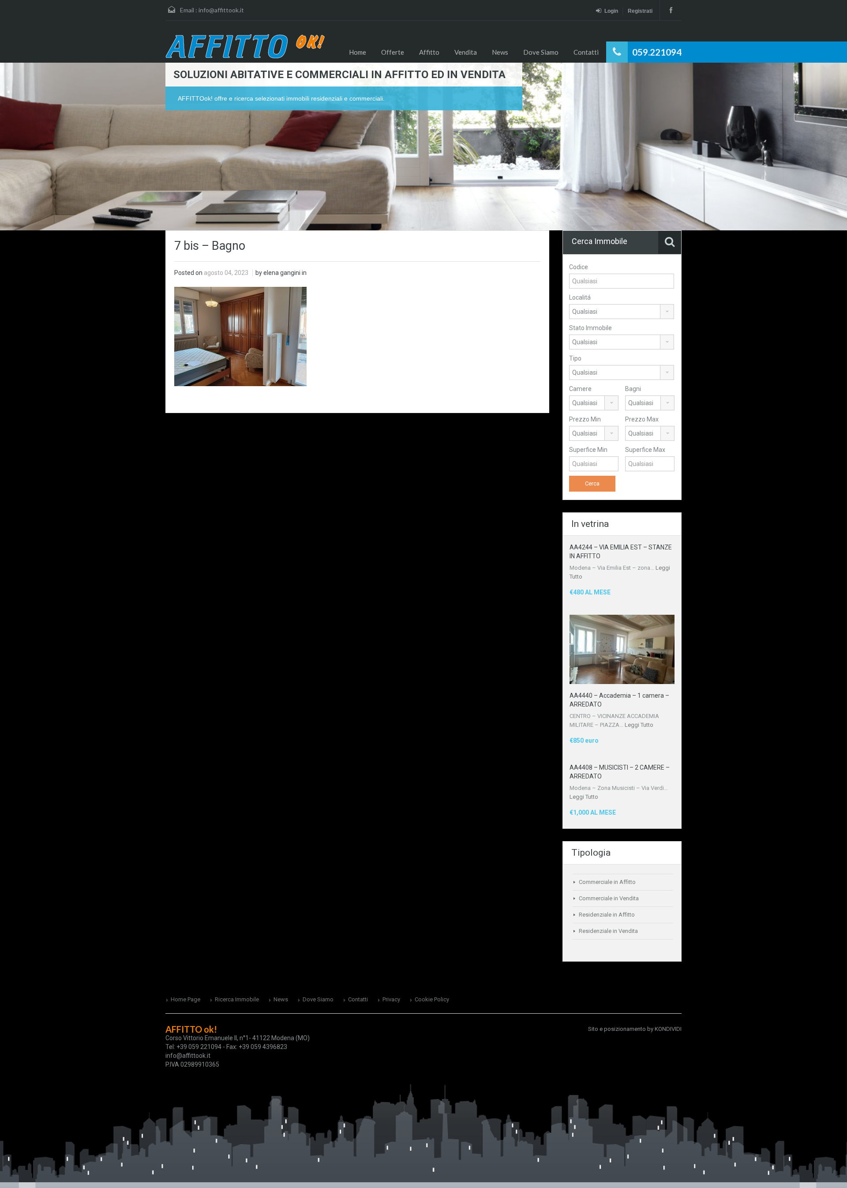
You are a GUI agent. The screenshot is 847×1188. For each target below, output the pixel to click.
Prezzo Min (585, 419)
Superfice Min (588, 449)
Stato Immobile (590, 327)
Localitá (580, 297)
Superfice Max (645, 449)
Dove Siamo (540, 52)
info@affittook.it (221, 10)
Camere (580, 388)
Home (357, 52)
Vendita (465, 52)
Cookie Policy (432, 999)
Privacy (391, 999)
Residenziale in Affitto (607, 914)
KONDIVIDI (668, 1029)
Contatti (586, 52)
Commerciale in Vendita (609, 898)
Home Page (185, 999)
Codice (578, 267)
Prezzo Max (642, 419)
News (500, 52)
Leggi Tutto (639, 725)
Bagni (633, 388)
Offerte (392, 52)
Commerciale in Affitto (607, 882)
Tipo (575, 358)
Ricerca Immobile (237, 999)
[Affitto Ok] (245, 46)
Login (611, 11)
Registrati (640, 11)
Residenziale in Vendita (608, 931)
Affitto (429, 52)
